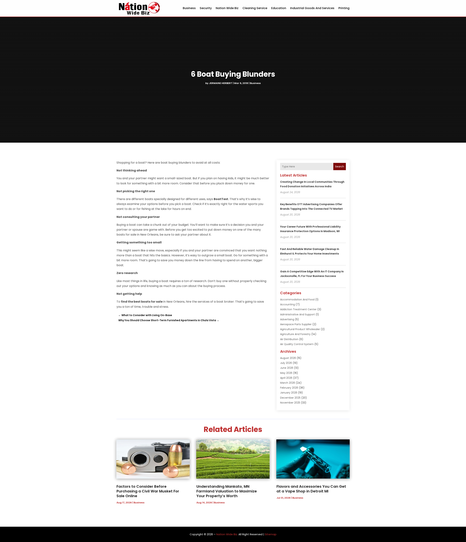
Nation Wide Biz (227, 8)
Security (206, 8)
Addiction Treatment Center (298, 309)
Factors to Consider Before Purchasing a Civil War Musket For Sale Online (147, 491)
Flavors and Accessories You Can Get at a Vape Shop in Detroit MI (311, 489)
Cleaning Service (254, 8)
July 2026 (286, 363)
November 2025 (290, 402)
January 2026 (288, 392)
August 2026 (288, 358)
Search (339, 166)
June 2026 (286, 368)
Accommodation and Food (297, 299)
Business (189, 8)
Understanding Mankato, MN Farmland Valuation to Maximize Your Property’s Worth (226, 491)
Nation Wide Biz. (227, 534)
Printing (344, 8)
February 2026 (289, 388)
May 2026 (286, 373)
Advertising (287, 319)
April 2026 (286, 378)
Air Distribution (289, 339)
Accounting (287, 304)
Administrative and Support (297, 314)
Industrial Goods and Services (312, 8)
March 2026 (287, 383)
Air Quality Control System (297, 344)
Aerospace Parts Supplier (296, 324)
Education (278, 8)
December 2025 (290, 398)
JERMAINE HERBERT (220, 83)
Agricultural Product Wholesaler (300, 329)
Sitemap (271, 534)
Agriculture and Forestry (295, 334)
